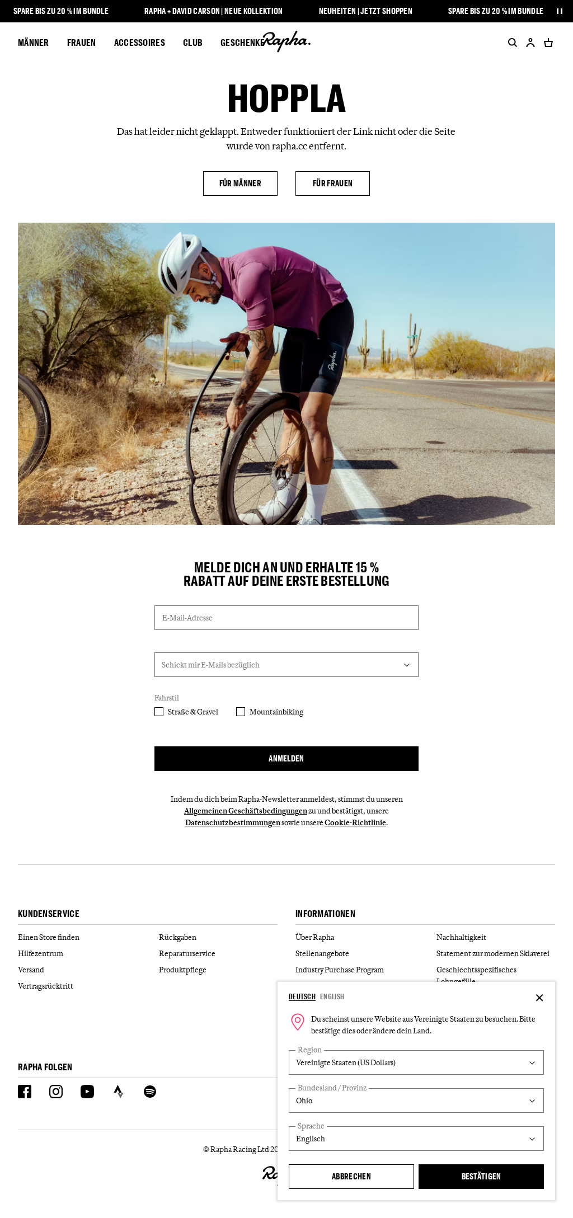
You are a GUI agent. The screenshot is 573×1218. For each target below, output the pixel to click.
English (332, 996)
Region (310, 1050)
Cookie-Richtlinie (355, 822)
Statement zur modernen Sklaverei (492, 953)
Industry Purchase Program (339, 969)
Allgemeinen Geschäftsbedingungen (245, 810)
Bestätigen (481, 1176)
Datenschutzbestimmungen (232, 822)
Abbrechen (351, 1176)
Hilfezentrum (40, 953)
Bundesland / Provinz (332, 1088)
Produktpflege (182, 969)
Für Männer (240, 183)
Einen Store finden (48, 937)
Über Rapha (314, 937)
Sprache (311, 1126)
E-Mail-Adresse (187, 618)
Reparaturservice (187, 953)
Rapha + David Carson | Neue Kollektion (213, 11)
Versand (31, 969)
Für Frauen (333, 183)
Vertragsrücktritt (45, 985)
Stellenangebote (322, 953)
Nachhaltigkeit (461, 937)
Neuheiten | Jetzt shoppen (366, 11)
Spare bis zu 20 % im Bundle (61, 11)
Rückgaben (177, 937)
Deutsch (302, 996)
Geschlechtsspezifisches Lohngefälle (476, 975)
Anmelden (286, 758)
